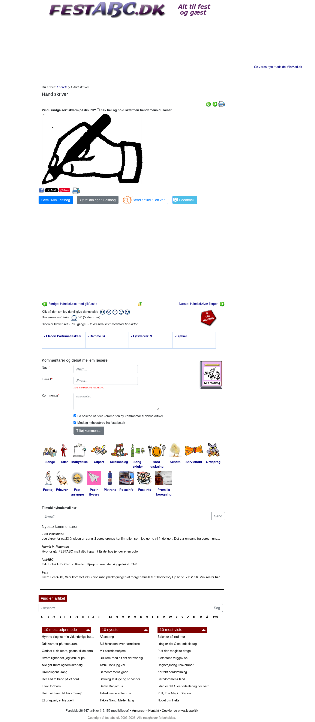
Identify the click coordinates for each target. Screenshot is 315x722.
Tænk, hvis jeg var (112, 664)
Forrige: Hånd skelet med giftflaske (72, 303)
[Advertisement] (133, 50)
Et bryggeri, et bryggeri (58, 700)
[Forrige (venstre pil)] (208, 103)
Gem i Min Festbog (55, 199)
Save (66, 190)
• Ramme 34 (96, 336)
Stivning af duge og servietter (120, 679)
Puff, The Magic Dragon (174, 693)
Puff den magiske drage (174, 650)
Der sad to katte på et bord (60, 679)
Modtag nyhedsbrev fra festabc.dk (101, 422)
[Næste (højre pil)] (215, 103)
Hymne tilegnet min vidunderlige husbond (68, 636)
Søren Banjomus (111, 686)
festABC (48, 559)
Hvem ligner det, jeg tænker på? (64, 657)
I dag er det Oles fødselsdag (177, 643)
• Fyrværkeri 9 (141, 336)
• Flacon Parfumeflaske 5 (62, 336)
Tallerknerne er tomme (115, 693)
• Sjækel (181, 336)
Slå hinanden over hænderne (120, 643)
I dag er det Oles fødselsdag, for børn (183, 686)
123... (216, 617)
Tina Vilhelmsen (53, 533)
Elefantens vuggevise (173, 657)
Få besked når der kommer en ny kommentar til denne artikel (120, 415)
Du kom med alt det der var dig (121, 657)
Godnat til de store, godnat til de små (67, 650)
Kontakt (153, 710)
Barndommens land (171, 679)
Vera (45, 572)
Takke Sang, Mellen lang (117, 700)
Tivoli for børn (51, 686)
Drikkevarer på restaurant (60, 643)
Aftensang (107, 636)
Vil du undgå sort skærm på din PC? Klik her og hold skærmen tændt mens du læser (107, 110)
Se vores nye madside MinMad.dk (278, 66)
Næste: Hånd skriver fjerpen (199, 303)
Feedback (186, 199)
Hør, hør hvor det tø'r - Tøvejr (62, 693)
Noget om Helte (168, 700)
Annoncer (139, 710)
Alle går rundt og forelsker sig (62, 664)
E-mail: (47, 379)
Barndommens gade (114, 672)
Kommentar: (51, 395)
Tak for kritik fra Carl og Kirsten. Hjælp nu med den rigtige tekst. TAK (89, 564)
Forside (62, 87)
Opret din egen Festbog (98, 199)
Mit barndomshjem (113, 650)
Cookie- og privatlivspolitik (180, 710)
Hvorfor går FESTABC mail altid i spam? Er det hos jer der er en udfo (90, 551)
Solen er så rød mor (171, 636)
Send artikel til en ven (149, 199)
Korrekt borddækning (172, 672)
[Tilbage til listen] (140, 303)
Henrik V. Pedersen (55, 546)
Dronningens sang (54, 672)
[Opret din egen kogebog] (211, 374)
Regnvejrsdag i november (176, 664)
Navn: (46, 367)
